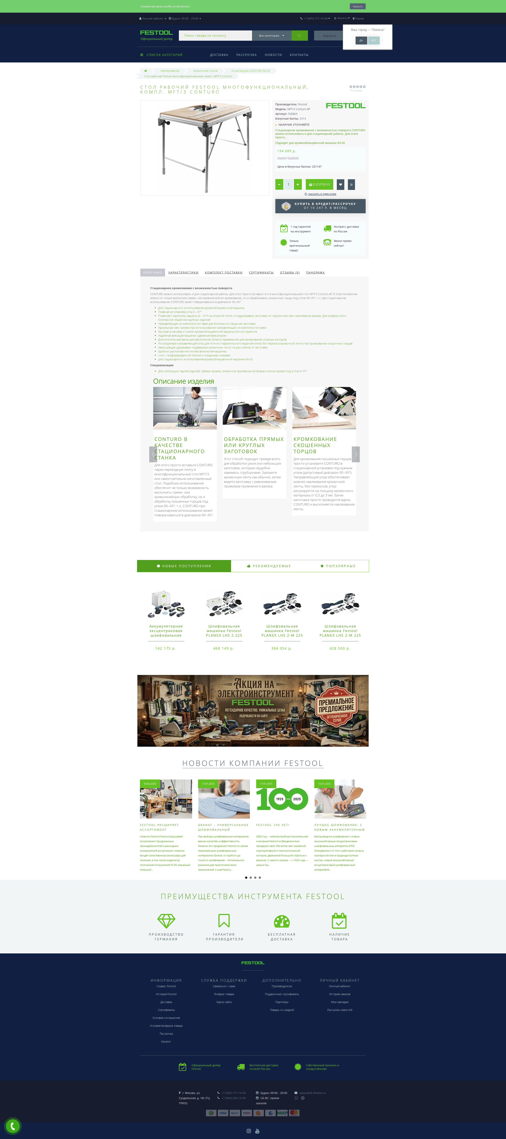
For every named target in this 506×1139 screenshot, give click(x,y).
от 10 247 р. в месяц (325, 206)
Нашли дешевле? (288, 157)
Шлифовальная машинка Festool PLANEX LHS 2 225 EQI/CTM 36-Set (224, 633)
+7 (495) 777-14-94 (234, 1093)
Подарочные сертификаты (282, 994)
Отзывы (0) (290, 272)
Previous (153, 454)
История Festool (166, 994)
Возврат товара (224, 994)
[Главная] (145, 71)
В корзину (321, 184)
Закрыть (358, 6)
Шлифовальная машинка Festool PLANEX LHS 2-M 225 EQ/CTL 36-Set (282, 633)
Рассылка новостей (339, 1010)
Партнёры (281, 1002)
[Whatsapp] (296, 1097)
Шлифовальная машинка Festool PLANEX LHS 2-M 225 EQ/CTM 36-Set (340, 633)
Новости (273, 55)
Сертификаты (261, 272)
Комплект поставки (224, 272)
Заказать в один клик (322, 194)
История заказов (339, 994)
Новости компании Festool (253, 763)
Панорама (315, 272)
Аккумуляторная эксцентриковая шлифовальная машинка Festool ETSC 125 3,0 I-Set (166, 635)
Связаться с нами (224, 986)
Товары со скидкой (282, 1010)
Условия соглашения (166, 1018)
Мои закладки (339, 1002)
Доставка (219, 55)
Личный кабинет (339, 986)
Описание (152, 272)
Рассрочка (246, 55)
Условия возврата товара (166, 1026)
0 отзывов (356, 90)
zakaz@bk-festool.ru (312, 1093)
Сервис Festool (166, 986)
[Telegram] (303, 1098)
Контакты (299, 55)
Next (356, 454)
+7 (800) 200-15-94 (234, 1098)
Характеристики (183, 272)
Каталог (166, 1041)
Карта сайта (224, 1002)
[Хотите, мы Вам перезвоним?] (13, 1126)
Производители (282, 986)
